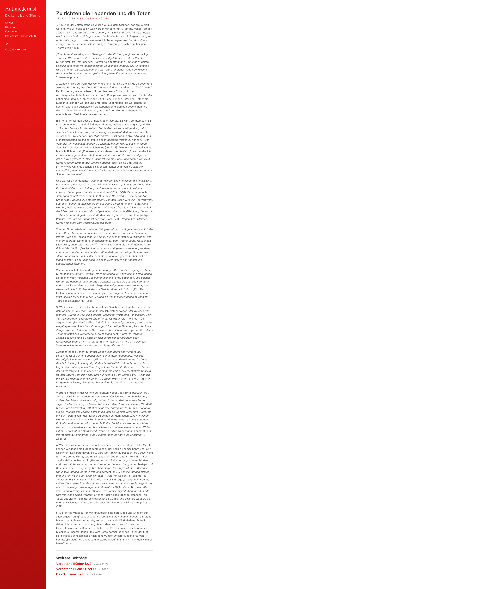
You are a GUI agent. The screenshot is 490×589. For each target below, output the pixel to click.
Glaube (105, 18)
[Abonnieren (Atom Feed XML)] (7, 44)
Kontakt (21, 49)
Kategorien (11, 31)
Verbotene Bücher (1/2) (82, 569)
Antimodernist (20, 8)
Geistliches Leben (87, 18)
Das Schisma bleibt (79, 574)
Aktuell (9, 22)
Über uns (10, 27)
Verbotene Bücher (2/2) (82, 564)
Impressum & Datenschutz (20, 36)
